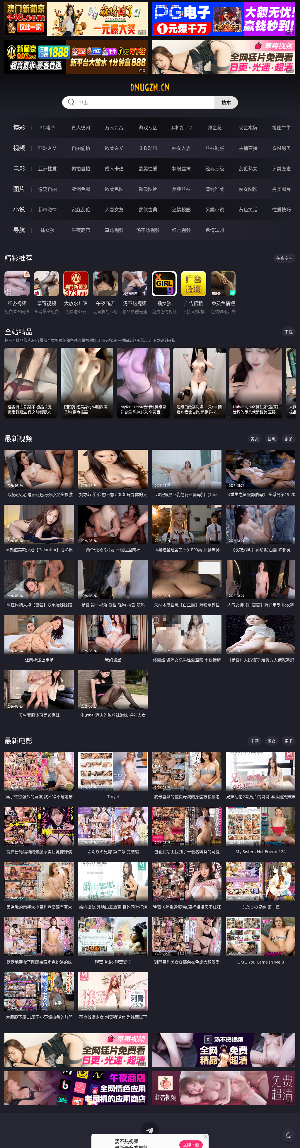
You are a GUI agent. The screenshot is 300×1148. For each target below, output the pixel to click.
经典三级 (214, 168)
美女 (254, 439)
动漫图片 (148, 189)
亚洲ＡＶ (47, 148)
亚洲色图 (80, 189)
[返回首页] (289, 1135)
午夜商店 (80, 230)
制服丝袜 (181, 168)
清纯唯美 (214, 189)
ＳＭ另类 (281, 148)
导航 (19, 230)
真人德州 (80, 127)
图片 (19, 189)
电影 (19, 168)
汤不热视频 (148, 230)
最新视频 (18, 438)
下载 (288, 332)
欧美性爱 (148, 168)
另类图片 (281, 189)
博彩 (19, 127)
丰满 (254, 741)
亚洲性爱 (47, 168)
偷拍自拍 (80, 168)
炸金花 (215, 127)
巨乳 (271, 439)
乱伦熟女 (248, 168)
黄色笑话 (248, 209)
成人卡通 (114, 168)
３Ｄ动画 (148, 148)
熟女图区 (248, 189)
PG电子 (47, 127)
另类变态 (281, 168)
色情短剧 (214, 230)
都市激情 (47, 209)
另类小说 (214, 209)
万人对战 (114, 127)
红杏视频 (181, 230)
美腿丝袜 (181, 189)
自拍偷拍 (80, 148)
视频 (19, 148)
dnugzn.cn (150, 87)
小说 (19, 209)
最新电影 (18, 740)
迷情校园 (181, 209)
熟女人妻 (181, 148)
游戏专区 (148, 127)
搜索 (226, 102)
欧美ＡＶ (114, 148)
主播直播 (248, 148)
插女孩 (47, 230)
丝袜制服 (214, 148)
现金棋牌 (248, 127)
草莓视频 (114, 230)
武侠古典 (148, 209)
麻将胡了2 (181, 127)
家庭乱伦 (80, 209)
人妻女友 (114, 209)
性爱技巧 (281, 209)
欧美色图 (114, 189)
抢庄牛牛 (281, 127)
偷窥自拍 (47, 189)
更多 (288, 439)
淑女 (271, 741)
